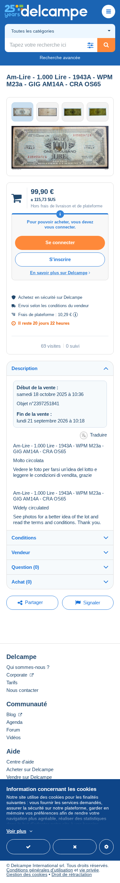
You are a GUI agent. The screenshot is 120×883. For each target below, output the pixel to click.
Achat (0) (22, 582)
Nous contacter (22, 690)
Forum (13, 729)
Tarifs (12, 682)
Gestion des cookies (26, 874)
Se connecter (60, 242)
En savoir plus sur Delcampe (58, 272)
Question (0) (25, 567)
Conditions (24, 537)
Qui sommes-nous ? (27, 667)
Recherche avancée (60, 57)
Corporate (17, 675)
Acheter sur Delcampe (29, 769)
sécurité (48, 297)
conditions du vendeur (68, 305)
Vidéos (13, 737)
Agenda (14, 722)
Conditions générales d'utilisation (39, 869)
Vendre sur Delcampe (29, 777)
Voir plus (16, 831)
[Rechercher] (106, 45)
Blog (11, 714)
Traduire (98, 435)
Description (24, 368)
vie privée (89, 869)
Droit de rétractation (72, 874)
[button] (90, 45)
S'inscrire (60, 259)
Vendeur (21, 552)
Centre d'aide (20, 761)
